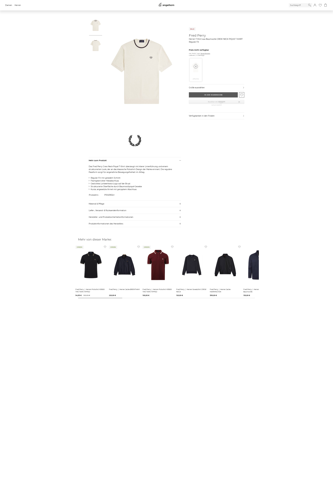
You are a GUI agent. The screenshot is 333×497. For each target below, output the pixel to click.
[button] (315, 5)
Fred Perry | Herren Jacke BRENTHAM (124, 289)
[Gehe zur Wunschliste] (320, 5)
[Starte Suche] (309, 5)
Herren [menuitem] (18, 5)
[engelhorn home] (166, 5)
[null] (90, 265)
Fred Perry (197, 35)
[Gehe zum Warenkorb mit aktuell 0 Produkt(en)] (325, 5)
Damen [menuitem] (8, 5)
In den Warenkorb (213, 95)
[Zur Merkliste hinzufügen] (241, 94)
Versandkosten (205, 53)
